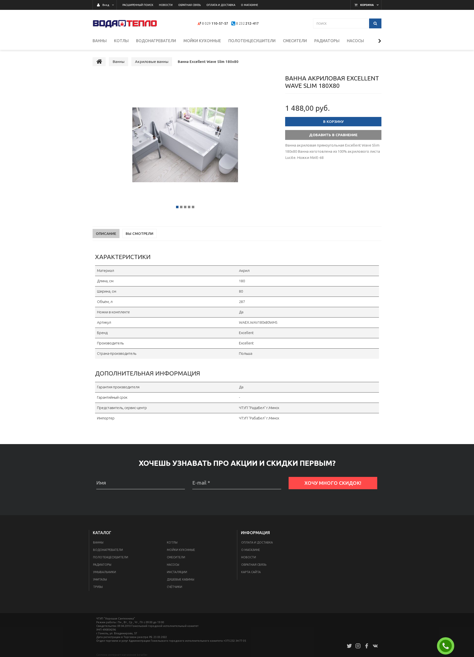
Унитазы (100, 579)
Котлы (172, 542)
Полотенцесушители (110, 557)
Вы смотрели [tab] (139, 233)
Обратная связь (253, 564)
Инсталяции (177, 572)
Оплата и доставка (257, 542)
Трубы (98, 586)
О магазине (250, 549)
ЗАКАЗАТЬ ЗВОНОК (447, 646)
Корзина (367, 4)
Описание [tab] (106, 233)
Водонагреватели (108, 549)
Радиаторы (102, 564)
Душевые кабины (180, 579)
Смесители (176, 557)
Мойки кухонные (181, 549)
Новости (248, 557)
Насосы (173, 564)
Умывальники (104, 572)
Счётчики (174, 586)
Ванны (98, 542)
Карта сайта (251, 572)
